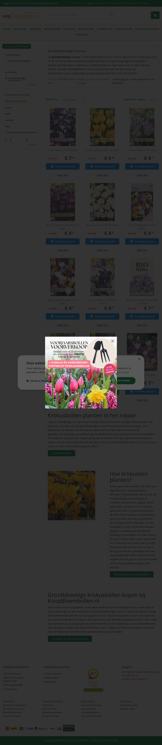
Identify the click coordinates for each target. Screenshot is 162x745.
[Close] (112, 341)
